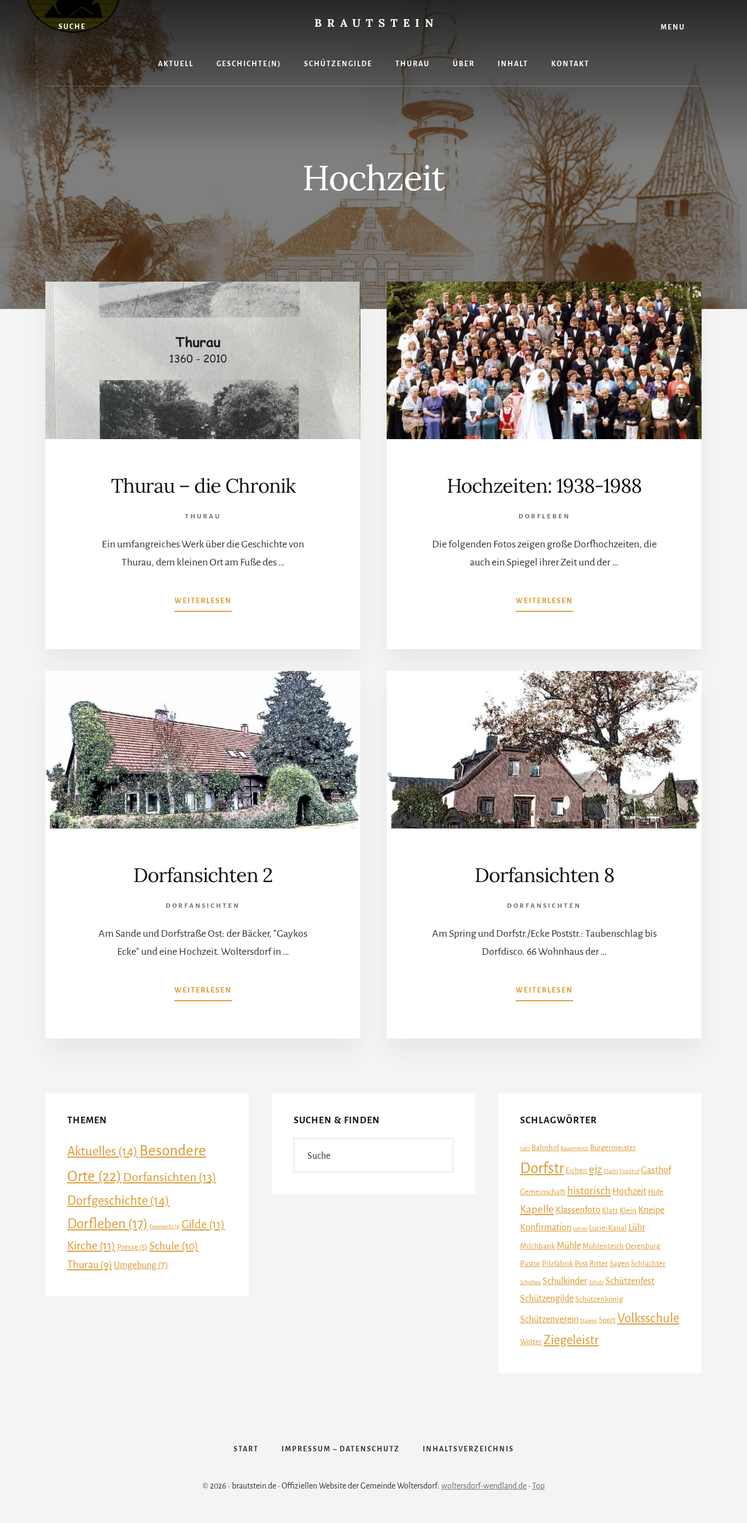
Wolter (531, 1342)
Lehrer (580, 1229)
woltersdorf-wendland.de (484, 1485)
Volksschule (648, 1318)
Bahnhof (545, 1147)
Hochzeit (629, 1192)
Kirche (91, 1246)
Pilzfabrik (557, 1263)
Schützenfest (630, 1281)
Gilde (203, 1224)
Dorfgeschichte (118, 1200)
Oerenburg (643, 1246)
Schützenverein (549, 1319)
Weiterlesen (203, 604)
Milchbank (537, 1246)
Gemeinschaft (542, 1192)
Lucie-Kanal (608, 1228)
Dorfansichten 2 (202, 875)
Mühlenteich (603, 1246)
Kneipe (651, 1210)
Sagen (619, 1263)
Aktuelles (102, 1151)
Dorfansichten (203, 905)
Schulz (596, 1282)
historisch (589, 1191)
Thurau (203, 516)
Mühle (569, 1246)
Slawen (588, 1320)
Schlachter (648, 1263)
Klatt (610, 1210)
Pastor (530, 1263)
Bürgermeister (613, 1147)
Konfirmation (545, 1228)
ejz (595, 1169)
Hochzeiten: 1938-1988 (544, 485)
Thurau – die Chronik (203, 485)
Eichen (576, 1170)
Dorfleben (544, 516)
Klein (628, 1210)
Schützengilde (547, 1299)
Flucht (611, 1171)
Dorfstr (542, 1168)
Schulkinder (564, 1281)
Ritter (599, 1263)
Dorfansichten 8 (544, 875)
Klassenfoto (578, 1210)
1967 (525, 1148)
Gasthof (656, 1170)
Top (538, 1485)
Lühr (636, 1228)
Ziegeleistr (571, 1340)
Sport (607, 1320)
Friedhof (629, 1171)
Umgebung (141, 1265)
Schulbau (530, 1282)
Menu (673, 27)
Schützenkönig (599, 1299)
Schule (174, 1246)
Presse (132, 1247)
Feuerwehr (164, 1226)
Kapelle (537, 1209)
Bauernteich (574, 1148)
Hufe (655, 1192)
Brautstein (376, 23)
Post (581, 1263)
